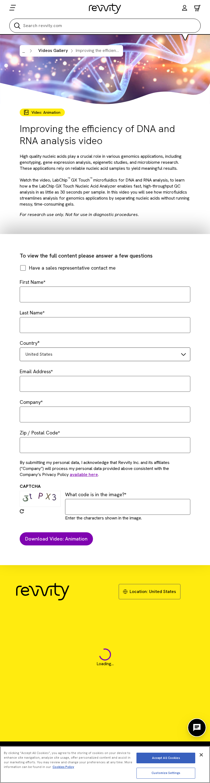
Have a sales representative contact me (72, 268)
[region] (105, 764)
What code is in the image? (94, 494)
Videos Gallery (53, 50)
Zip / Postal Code (39, 433)
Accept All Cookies (166, 758)
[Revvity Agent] (197, 727)
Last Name (31, 312)
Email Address (35, 371)
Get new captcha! (22, 511)
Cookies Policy (63, 767)
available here (84, 474)
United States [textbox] (38, 354)
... (23, 51)
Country (28, 343)
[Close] (201, 755)
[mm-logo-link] (105, 8)
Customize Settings (165, 773)
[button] (185, 8)
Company (30, 402)
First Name (31, 282)
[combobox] (105, 354)
